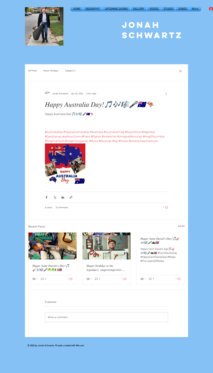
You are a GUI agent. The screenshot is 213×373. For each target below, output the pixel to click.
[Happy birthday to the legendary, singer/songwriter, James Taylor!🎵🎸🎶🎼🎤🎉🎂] (107, 246)
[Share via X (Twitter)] (54, 197)
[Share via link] (71, 197)
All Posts (32, 70)
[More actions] (166, 94)
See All (181, 226)
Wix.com (80, 345)
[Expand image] (65, 163)
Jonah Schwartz (152, 30)
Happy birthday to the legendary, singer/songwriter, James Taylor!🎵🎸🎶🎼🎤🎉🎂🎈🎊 (106, 268)
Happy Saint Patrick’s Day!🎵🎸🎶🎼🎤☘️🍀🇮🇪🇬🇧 (50, 268)
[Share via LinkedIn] (62, 197)
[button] (180, 71)
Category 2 (70, 70)
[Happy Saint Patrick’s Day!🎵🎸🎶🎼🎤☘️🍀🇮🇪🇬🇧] (52, 246)
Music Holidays (51, 70)
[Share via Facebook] (46, 197)
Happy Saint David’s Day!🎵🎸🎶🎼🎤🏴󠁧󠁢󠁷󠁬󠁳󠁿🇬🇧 (160, 241)
